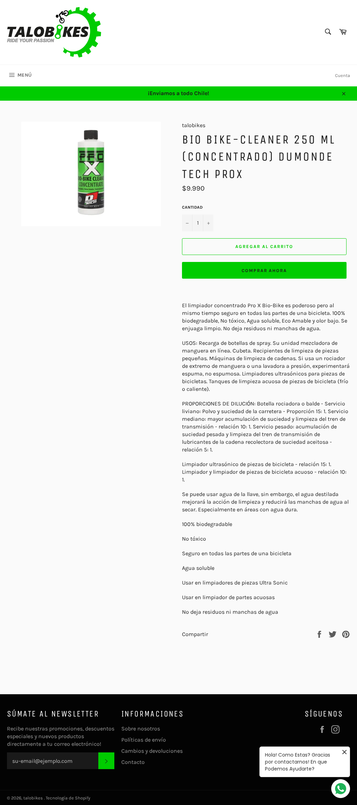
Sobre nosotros (140, 728)
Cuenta (342, 75)
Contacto (133, 762)
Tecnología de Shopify (68, 797)
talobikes (33, 797)
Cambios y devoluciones (152, 751)
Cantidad (192, 207)
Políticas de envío (143, 739)
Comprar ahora (264, 270)
